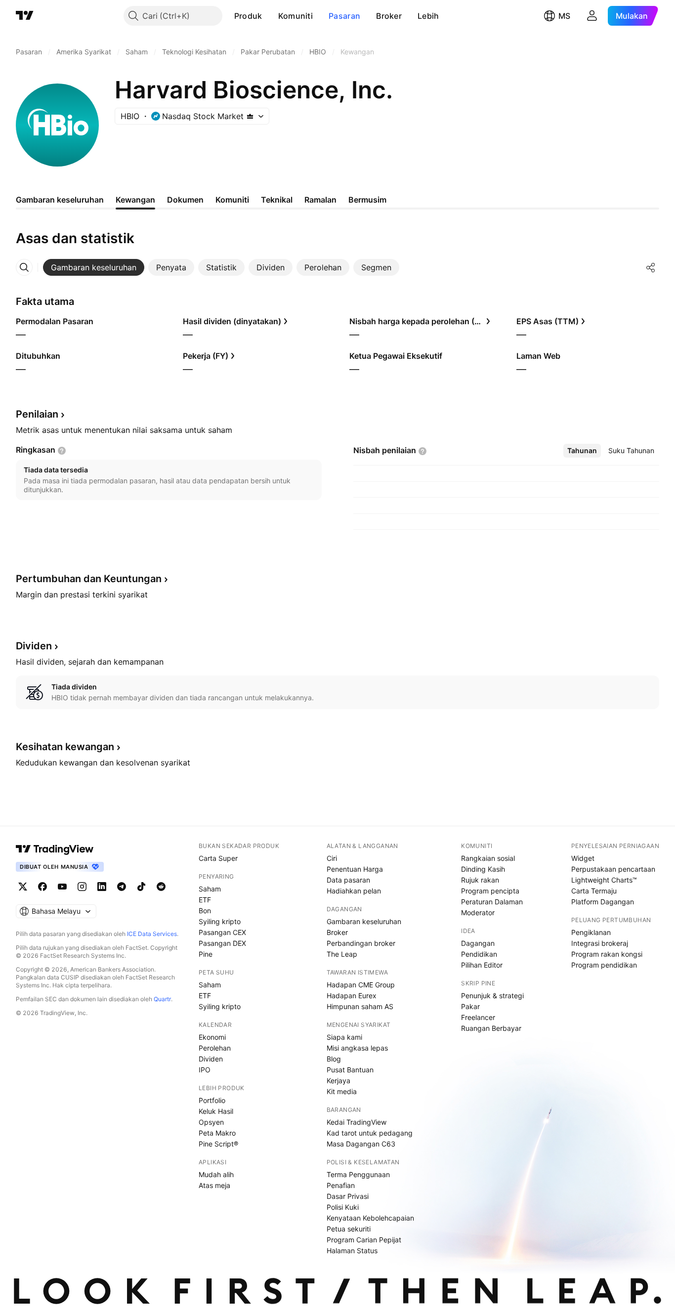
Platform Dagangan (602, 901)
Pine (205, 954)
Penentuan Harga (355, 869)
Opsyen (211, 1122)
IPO (205, 1069)
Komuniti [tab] (232, 200)
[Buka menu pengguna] (592, 16)
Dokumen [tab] (185, 200)
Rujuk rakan (480, 880)
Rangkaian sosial (488, 858)
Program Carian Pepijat (364, 1239)
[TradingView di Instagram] (82, 886)
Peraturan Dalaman (492, 901)
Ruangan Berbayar (491, 1028)
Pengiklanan (591, 932)
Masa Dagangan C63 (361, 1144)
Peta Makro (217, 1133)
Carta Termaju (594, 891)
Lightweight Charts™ (604, 880)
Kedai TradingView (356, 1122)
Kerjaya (338, 1080)
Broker (389, 16)
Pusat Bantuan (350, 1069)
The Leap (342, 954)
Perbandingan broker (361, 943)
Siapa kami (344, 1037)
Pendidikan (479, 954)
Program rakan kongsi (606, 954)
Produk (248, 16)
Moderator (478, 912)
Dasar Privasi (348, 1196)
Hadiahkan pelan (354, 891)
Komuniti (295, 16)
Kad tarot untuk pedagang (370, 1133)
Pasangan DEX (222, 943)
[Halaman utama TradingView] (55, 849)
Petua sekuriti (349, 1229)
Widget (582, 858)
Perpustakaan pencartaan (613, 869)
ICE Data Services (152, 933)
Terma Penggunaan (358, 1174)
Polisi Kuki (343, 1207)
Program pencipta (490, 891)
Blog (334, 1059)
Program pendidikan (604, 965)
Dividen (211, 1059)
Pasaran (344, 16)
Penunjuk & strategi (492, 995)
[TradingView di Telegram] (121, 886)
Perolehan (215, 1048)
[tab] (93, 267)
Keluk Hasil (216, 1111)
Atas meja (214, 1185)
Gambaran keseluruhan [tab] (60, 200)
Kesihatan (65, 747)
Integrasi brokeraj (599, 943)
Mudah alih (216, 1174)
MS (564, 16)
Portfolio (212, 1100)
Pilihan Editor (482, 965)
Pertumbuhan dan (89, 579)
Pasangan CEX (222, 932)
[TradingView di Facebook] (42, 886)
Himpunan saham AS (360, 1006)
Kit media (342, 1091)
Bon (205, 910)
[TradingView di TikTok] (141, 886)
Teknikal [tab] (277, 200)
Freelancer (478, 1017)
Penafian (341, 1185)
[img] (250, 116)
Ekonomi (212, 1037)
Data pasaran (348, 880)
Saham (210, 889)
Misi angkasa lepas (357, 1048)
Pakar (470, 1006)
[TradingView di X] (23, 886)
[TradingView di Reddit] (161, 886)
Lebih (428, 16)
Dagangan (478, 943)
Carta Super (218, 858)
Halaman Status (352, 1250)
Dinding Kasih (483, 869)
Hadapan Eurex (352, 995)
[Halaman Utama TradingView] (25, 16)
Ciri (332, 858)
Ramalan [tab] (320, 200)
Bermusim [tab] (367, 200)
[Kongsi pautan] (650, 267)
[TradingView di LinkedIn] (102, 886)
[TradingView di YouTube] (62, 886)
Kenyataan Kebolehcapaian (370, 1218)
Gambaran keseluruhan (364, 921)
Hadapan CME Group (361, 984)
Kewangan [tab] (135, 200)
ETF (205, 899)
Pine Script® (218, 1144)
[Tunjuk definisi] (61, 450)
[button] (269, 16)
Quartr (162, 999)
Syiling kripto (220, 921)
